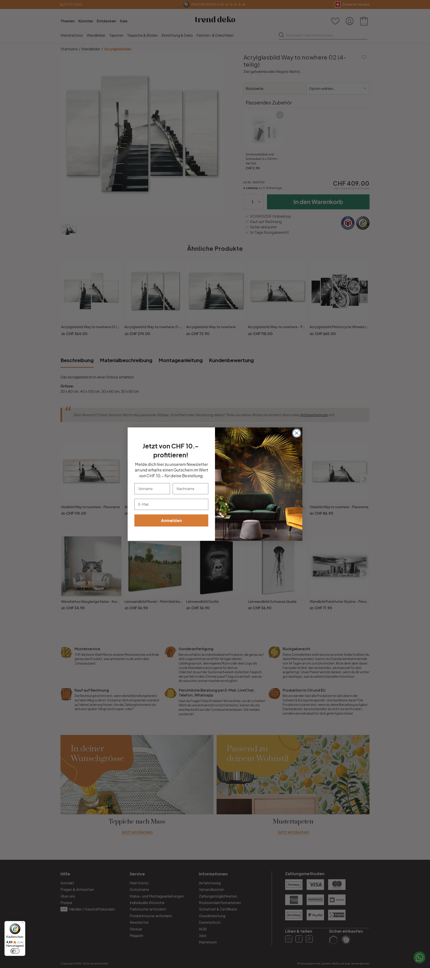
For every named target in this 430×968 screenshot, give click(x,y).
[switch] (15, 951)
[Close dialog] (297, 433)
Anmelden (171, 520)
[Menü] (22, 923)
